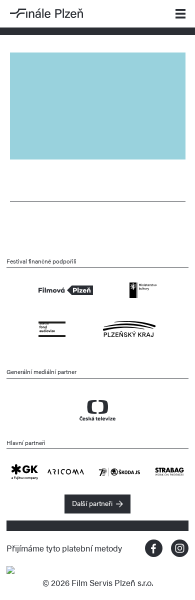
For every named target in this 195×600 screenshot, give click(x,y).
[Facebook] (153, 548)
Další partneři (92, 503)
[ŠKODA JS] (126, 471)
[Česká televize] (98, 405)
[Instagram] (179, 548)
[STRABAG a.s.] (169, 471)
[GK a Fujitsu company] (29, 471)
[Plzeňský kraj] (129, 328)
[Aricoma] (73, 471)
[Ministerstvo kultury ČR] (142, 289)
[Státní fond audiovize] (52, 328)
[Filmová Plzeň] (65, 289)
